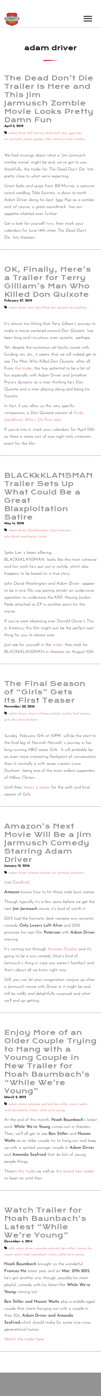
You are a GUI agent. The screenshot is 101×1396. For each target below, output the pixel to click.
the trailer (23, 368)
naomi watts (78, 1104)
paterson (77, 873)
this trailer (27, 1171)
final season (81, 713)
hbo (14, 719)
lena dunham (28, 719)
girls (7, 719)
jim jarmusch (13, 139)
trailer (69, 139)
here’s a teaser (37, 787)
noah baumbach (15, 1110)
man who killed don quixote (48, 307)
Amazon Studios (62, 949)
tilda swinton (54, 139)
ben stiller (61, 1104)
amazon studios (39, 873)
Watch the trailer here (23, 1339)
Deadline (20, 882)
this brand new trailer (75, 1171)
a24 (11, 1248)
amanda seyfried (40, 1104)
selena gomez (33, 139)
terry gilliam (78, 307)
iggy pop (74, 133)
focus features (60, 530)
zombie (80, 139)
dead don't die (55, 133)
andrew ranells (60, 713)
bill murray (35, 133)
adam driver (17, 133)
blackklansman (38, 530)
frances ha (84, 1248)
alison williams (38, 713)
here (50, 224)
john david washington (20, 536)
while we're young (52, 1110)
